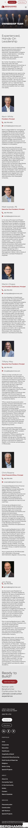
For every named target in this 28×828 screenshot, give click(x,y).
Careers (4, 791)
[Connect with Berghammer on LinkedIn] (4, 731)
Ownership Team (7, 782)
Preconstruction (7, 804)
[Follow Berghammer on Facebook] (8, 731)
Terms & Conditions (19, 822)
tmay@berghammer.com (12, 371)
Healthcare (5, 751)
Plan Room (22, 2)
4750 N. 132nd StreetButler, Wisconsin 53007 (9, 710)
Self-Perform (6, 811)
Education (5, 748)
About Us (5, 779)
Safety (4, 788)
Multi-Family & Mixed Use (10, 760)
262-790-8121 (8, 367)
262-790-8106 (8, 584)
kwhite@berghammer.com (12, 126)
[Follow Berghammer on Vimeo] (13, 731)
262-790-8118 (8, 478)
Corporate (5, 745)
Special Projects (7, 769)
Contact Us (12, 2)
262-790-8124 (8, 213)
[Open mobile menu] (26, 7)
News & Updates (7, 794)
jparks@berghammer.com (12, 587)
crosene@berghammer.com (13, 482)
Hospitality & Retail (8, 754)
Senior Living (6, 766)
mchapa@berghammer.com (13, 293)
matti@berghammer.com (12, 216)
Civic (3, 742)
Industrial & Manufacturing (10, 757)
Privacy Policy (10, 822)
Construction (6, 807)
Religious (5, 763)
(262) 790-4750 (6, 714)
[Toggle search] (5, 2)
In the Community (7, 785)
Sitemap (4, 822)
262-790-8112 (8, 290)
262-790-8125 (8, 122)
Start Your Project (9, 681)
